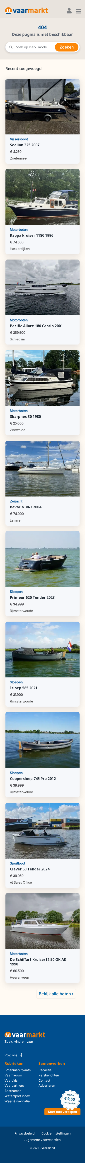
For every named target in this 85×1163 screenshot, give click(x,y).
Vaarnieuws (13, 1075)
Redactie (40, 1070)
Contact (40, 1080)
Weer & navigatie (17, 1101)
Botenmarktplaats (18, 1070)
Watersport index (17, 1096)
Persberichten (40, 1075)
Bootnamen (13, 1091)
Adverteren (40, 1085)
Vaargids (11, 1080)
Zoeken (67, 47)
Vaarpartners (14, 1085)
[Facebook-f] (21, 1055)
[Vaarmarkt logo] (26, 10)
